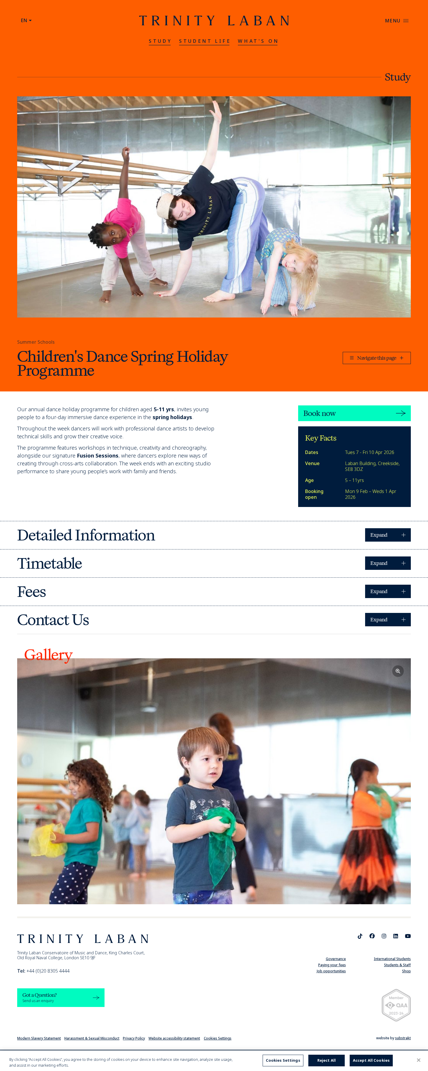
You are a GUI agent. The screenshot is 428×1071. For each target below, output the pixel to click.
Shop (406, 971)
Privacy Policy (134, 1038)
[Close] (418, 1060)
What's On (258, 41)
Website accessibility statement (174, 1038)
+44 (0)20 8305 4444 (43, 971)
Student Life (205, 41)
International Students (392, 958)
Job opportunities (331, 971)
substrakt (403, 1037)
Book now (319, 413)
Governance (336, 958)
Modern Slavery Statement (39, 1038)
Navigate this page (376, 357)
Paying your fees (332, 964)
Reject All (326, 1060)
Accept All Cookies (371, 1060)
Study (160, 41)
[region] (214, 1061)
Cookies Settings (217, 1038)
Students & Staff (397, 964)
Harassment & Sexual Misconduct (91, 1038)
